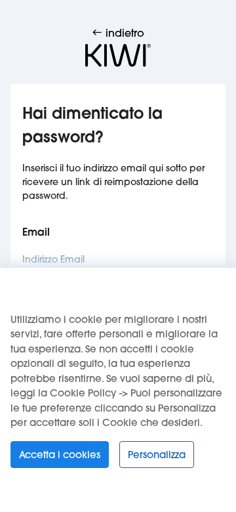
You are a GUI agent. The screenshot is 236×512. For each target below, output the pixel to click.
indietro (123, 32)
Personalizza (157, 454)
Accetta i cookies (59, 454)
